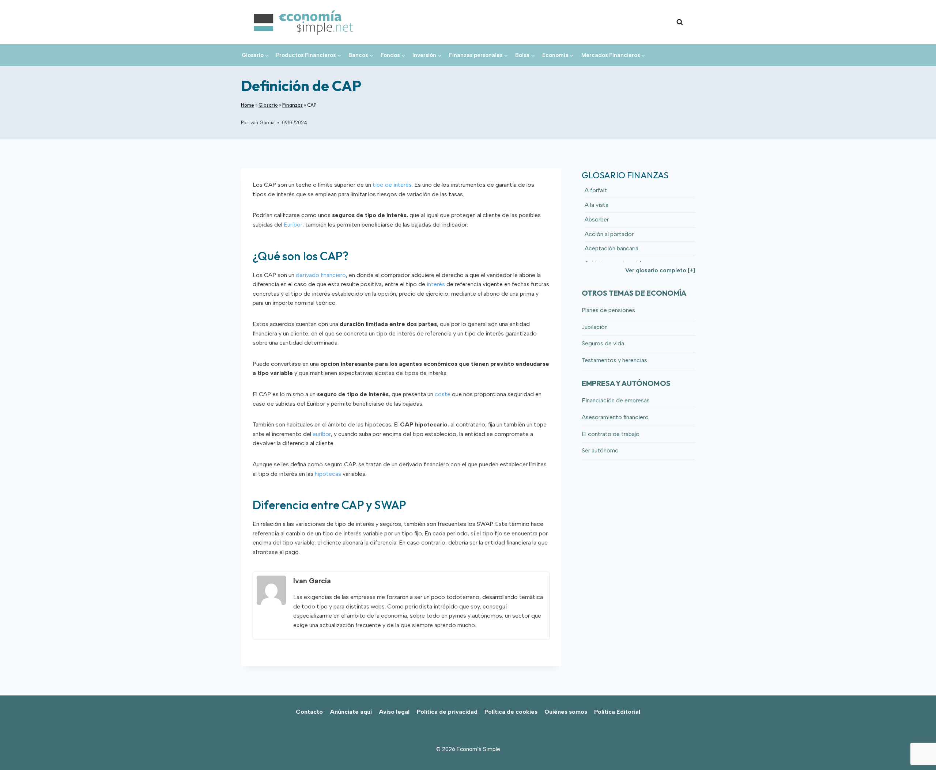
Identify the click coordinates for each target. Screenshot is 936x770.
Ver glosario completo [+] (660, 270)
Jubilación (595, 326)
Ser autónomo (600, 450)
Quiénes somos (565, 711)
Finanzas (292, 105)
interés (436, 284)
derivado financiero (321, 275)
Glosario (268, 105)
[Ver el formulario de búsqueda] (679, 22)
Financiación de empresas (616, 400)
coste (442, 394)
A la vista (596, 204)
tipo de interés (392, 184)
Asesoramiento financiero (615, 417)
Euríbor (293, 224)
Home (247, 105)
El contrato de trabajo (610, 433)
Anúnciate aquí (351, 711)
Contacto (309, 711)
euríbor (322, 433)
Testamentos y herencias (614, 360)
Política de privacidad (447, 711)
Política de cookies (510, 711)
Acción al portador (609, 234)
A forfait (596, 190)
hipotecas (328, 473)
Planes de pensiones (608, 310)
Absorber (597, 219)
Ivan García (262, 122)
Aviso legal (394, 711)
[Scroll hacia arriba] (918, 748)
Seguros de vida (603, 343)
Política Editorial (617, 711)
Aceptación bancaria (611, 248)
